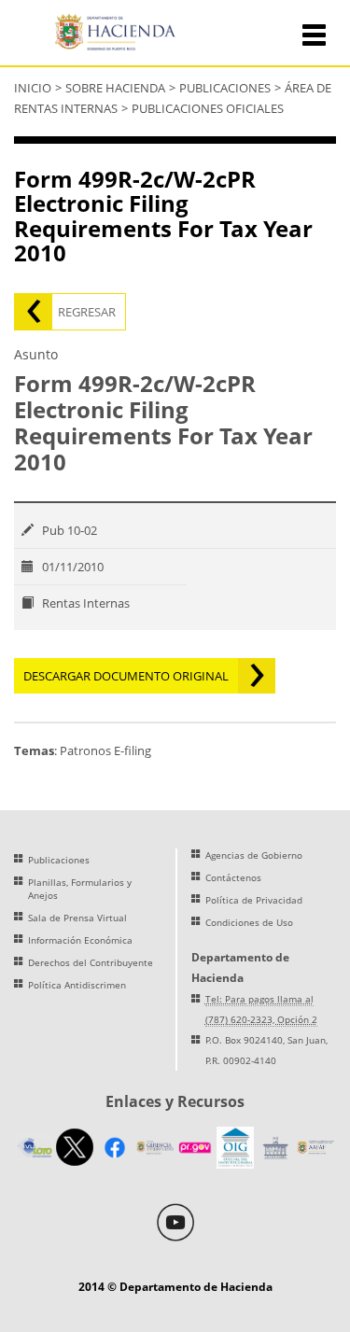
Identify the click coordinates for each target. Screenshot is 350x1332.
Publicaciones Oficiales (208, 108)
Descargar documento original (126, 675)
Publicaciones (225, 87)
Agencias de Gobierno (253, 855)
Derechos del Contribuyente (90, 962)
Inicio (32, 87)
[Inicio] (119, 34)
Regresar (87, 311)
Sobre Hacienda (115, 87)
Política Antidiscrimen (77, 984)
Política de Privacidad (253, 899)
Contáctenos (233, 877)
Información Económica (80, 939)
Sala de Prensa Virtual (77, 917)
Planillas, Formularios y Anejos (80, 889)
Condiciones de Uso (249, 922)
